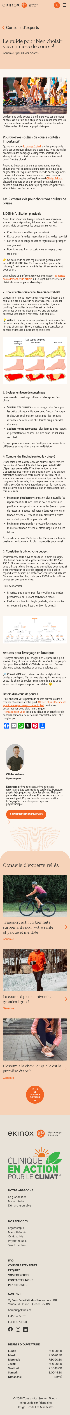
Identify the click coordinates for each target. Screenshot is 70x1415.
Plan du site (17, 1285)
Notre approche (20, 1190)
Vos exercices (18, 1275)
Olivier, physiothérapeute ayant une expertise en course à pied (34, 703)
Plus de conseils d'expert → (35, 1094)
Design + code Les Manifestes (35, 1407)
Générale (8, 53)
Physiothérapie (17, 1240)
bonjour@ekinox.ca (19, 1310)
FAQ (10, 1260)
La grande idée (17, 1197)
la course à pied (32, 146)
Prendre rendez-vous (26, 814)
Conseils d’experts (22, 27)
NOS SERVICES (18, 1221)
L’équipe (14, 1270)
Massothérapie (17, 1232)
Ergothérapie (16, 1227)
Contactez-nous (20, 1280)
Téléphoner (57, 5)
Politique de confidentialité (35, 1402)
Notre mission (16, 1201)
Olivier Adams (30, 53)
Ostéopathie (15, 1236)
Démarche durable (19, 1205)
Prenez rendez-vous (14, 711)
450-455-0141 (18, 1322)
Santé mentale (17, 1245)
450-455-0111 (18, 1316)
